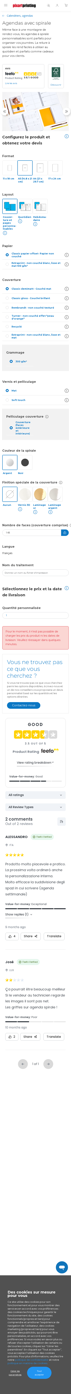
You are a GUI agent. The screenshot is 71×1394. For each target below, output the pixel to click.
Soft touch (18, 400)
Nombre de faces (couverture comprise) (35, 525)
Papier (7, 246)
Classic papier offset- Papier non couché (33, 255)
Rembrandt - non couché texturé (33, 307)
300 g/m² (21, 361)
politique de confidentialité (31, 1359)
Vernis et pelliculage (19, 382)
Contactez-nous (23, 705)
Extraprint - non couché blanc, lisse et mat (36, 336)
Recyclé (17, 326)
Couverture (11, 280)
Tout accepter (39, 1373)
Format (8, 156)
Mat (14, 390)
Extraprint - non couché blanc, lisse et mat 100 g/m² (36, 264)
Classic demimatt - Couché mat (31, 288)
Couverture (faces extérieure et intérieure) (23, 428)
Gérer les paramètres (15, 1373)
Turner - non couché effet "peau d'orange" (33, 317)
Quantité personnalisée (21, 608)
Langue (8, 546)
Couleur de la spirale (19, 450)
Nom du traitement (18, 565)
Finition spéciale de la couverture (29, 482)
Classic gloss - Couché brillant (31, 298)
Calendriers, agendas (20, 15)
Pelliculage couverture (25, 416)
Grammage (15, 352)
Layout (7, 194)
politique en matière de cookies (27, 1363)
